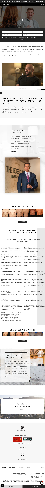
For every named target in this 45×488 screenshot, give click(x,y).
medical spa (23, 473)
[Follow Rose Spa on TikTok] (23, 455)
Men (24, 23)
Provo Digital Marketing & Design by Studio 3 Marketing (24, 467)
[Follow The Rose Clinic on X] (19, 449)
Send (22, 39)
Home (21, 23)
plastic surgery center (16, 473)
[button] (2, 485)
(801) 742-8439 (6, 4)
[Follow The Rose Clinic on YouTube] (26, 449)
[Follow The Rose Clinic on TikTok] (28, 449)
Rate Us (11, 486)
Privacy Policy (41, 467)
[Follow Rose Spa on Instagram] (21, 455)
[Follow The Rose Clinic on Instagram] (21, 449)
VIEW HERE (39, 1)
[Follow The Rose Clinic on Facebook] (17, 449)
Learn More (13, 151)
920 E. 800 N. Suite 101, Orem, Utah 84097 (22, 443)
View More (22, 221)
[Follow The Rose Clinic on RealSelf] (23, 449)
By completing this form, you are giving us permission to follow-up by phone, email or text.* (19, 37)
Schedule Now (34, 486)
